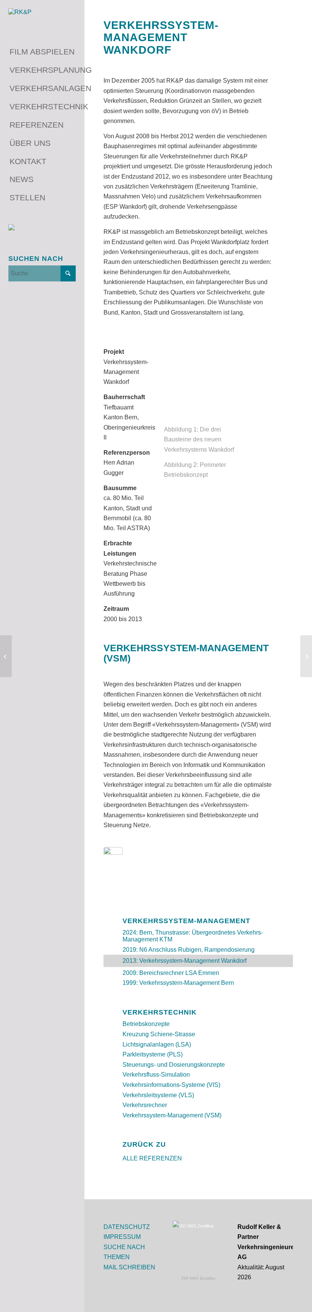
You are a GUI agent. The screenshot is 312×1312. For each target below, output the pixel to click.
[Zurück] (181, 388)
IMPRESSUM (122, 1237)
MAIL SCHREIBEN (129, 1267)
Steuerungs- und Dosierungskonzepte (174, 1064)
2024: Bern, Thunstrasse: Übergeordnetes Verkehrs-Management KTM (193, 936)
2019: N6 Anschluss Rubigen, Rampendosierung (189, 949)
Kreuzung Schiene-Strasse (159, 1034)
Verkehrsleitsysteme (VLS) (158, 1095)
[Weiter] (226, 388)
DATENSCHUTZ (126, 1227)
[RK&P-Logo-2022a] (42, 19)
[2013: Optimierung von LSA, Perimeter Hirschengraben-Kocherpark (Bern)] (6, 656)
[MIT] (113, 863)
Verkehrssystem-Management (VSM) (172, 1115)
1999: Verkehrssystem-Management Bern (178, 983)
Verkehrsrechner (145, 1105)
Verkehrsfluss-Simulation (156, 1074)
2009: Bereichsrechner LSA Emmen (171, 973)
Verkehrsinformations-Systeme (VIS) (171, 1085)
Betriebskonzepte (146, 1024)
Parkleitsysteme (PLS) (153, 1054)
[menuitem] (42, 52)
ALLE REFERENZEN (152, 1158)
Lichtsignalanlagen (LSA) (157, 1044)
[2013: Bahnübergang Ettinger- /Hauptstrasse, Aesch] (306, 656)
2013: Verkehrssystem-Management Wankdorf (185, 960)
